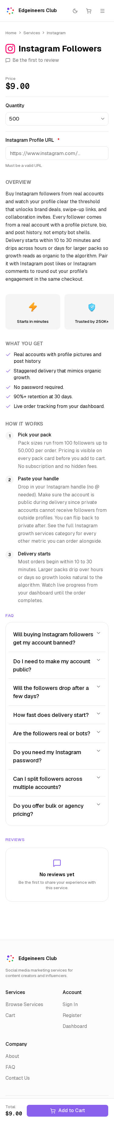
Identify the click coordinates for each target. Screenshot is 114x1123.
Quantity (14, 105)
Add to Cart (71, 1110)
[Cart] (89, 11)
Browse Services (24, 1004)
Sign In (70, 1004)
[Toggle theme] (75, 11)
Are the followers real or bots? (51, 733)
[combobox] (57, 119)
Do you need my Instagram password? (47, 756)
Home (10, 32)
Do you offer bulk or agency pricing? (48, 809)
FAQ (10, 1067)
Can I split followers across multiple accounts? (47, 782)
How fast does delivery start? (51, 714)
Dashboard (75, 1026)
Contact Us (17, 1078)
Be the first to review (35, 60)
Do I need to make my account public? (51, 665)
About (12, 1056)
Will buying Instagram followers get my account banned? (53, 638)
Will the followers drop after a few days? (51, 692)
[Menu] (102, 11)
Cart (10, 1015)
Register (72, 1015)
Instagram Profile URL (32, 140)
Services (31, 32)
